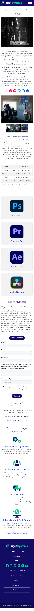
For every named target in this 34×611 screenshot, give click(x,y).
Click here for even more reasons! (17, 533)
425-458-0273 (11, 420)
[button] (3, 109)
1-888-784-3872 (22, 420)
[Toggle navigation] (33, 2)
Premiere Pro (17, 241)
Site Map (16, 556)
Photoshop (17, 215)
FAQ (17, 560)
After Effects (17, 266)
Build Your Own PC (17, 552)
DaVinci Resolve (17, 292)
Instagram (25, 136)
